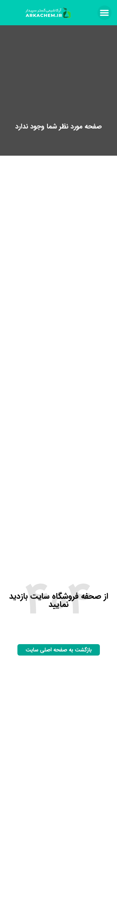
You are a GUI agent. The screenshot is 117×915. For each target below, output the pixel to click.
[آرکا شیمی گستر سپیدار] (48, 12)
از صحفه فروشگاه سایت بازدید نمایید (58, 600)
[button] (104, 12)
